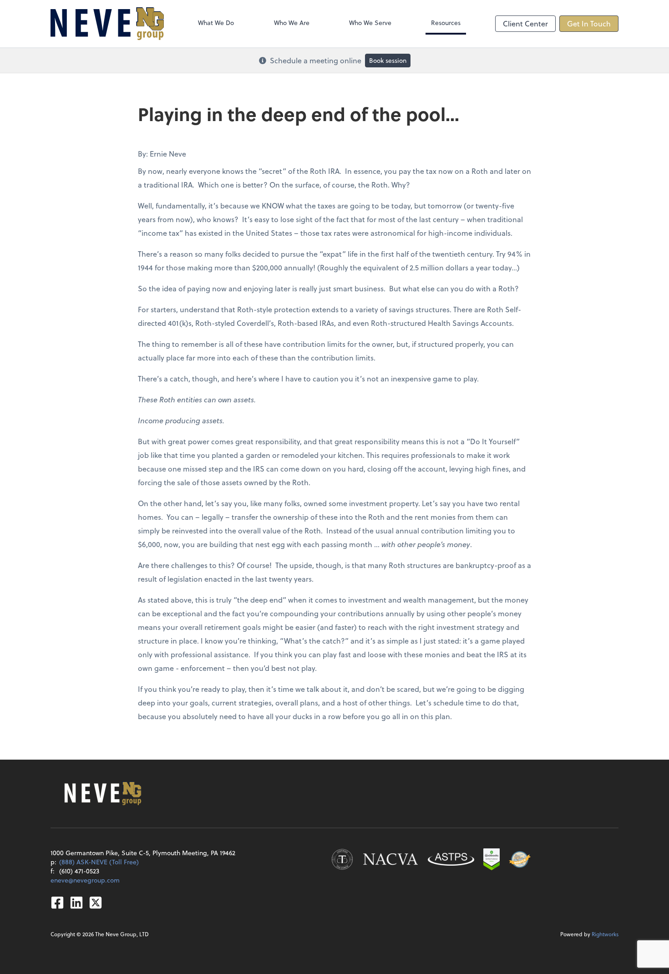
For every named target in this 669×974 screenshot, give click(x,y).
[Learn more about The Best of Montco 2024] (520, 859)
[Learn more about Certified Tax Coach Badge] (342, 859)
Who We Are (291, 22)
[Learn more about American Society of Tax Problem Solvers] (451, 859)
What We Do (216, 22)
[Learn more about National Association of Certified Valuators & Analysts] (390, 859)
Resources (446, 22)
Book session (387, 60)
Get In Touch (589, 23)
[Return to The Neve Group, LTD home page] (107, 23)
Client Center (525, 23)
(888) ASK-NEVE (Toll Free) (99, 862)
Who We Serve (370, 22)
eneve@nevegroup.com (85, 880)
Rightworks (605, 934)
